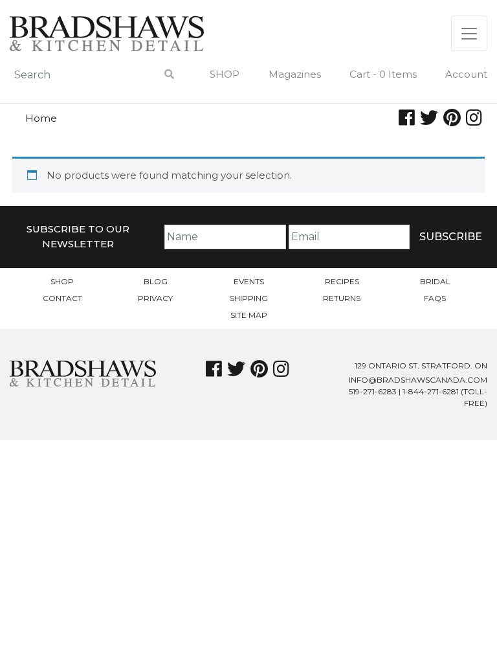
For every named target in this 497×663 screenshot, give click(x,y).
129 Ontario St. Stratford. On (421, 365)
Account (466, 74)
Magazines (295, 74)
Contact (62, 298)
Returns (341, 298)
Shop (224, 74)
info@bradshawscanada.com (418, 380)
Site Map (248, 315)
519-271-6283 (373, 391)
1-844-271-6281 (431, 391)
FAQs (435, 298)
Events (249, 281)
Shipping (249, 298)
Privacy (155, 298)
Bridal (435, 281)
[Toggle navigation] (469, 33)
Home (41, 118)
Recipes (342, 281)
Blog (156, 281)
